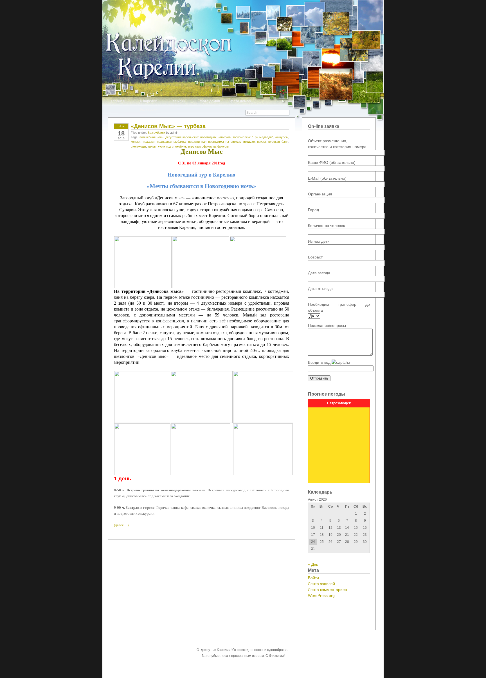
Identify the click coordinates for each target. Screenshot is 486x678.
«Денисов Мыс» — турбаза (168, 126)
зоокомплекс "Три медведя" (253, 137)
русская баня (278, 141)
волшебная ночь (151, 137)
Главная (118, 101)
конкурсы (281, 137)
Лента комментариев (327, 589)
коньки (135, 141)
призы (261, 141)
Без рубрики (156, 132)
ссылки (179, 101)
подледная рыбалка (171, 141)
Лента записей (321, 583)
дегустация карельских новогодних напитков (197, 137)
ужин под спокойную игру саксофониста (187, 146)
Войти (313, 578)
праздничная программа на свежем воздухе (221, 141)
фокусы (223, 146)
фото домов (210, 101)
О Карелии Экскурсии (148, 104)
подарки (148, 141)
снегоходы (138, 146)
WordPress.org (321, 595)
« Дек (313, 564)
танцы (152, 146)
